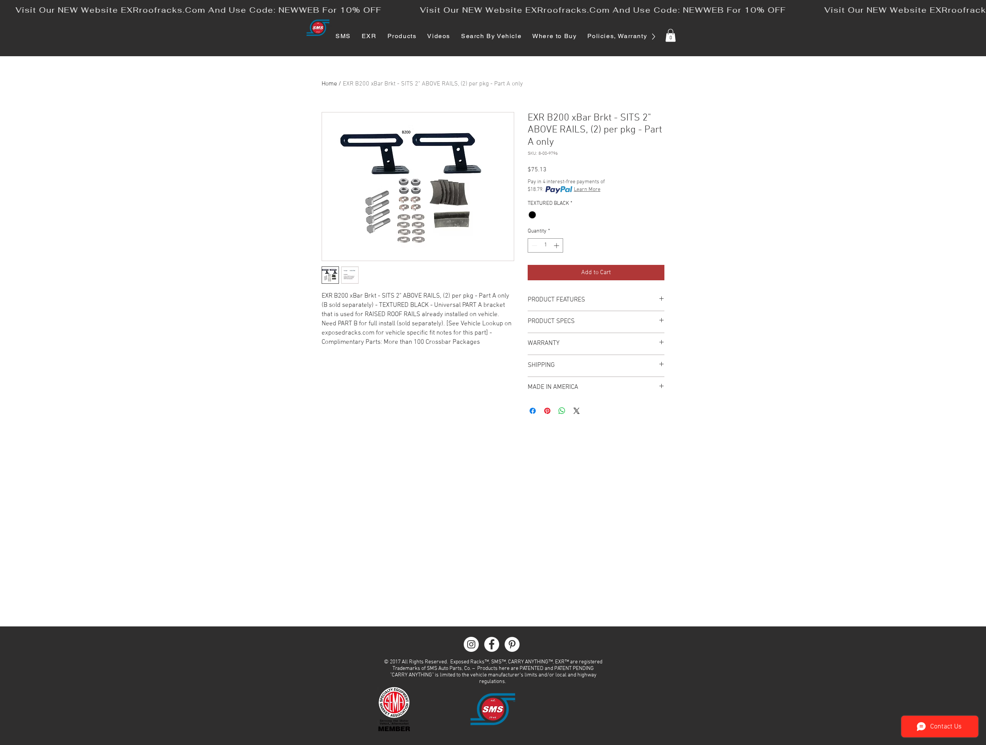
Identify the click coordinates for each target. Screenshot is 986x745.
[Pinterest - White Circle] (512, 644)
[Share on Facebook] (532, 410)
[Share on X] (576, 410)
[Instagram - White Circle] (471, 644)
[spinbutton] (545, 245)
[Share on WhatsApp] (562, 410)
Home (329, 84)
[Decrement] (533, 245)
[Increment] (557, 245)
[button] (670, 35)
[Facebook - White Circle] (491, 644)
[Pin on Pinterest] (547, 410)
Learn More (587, 189)
